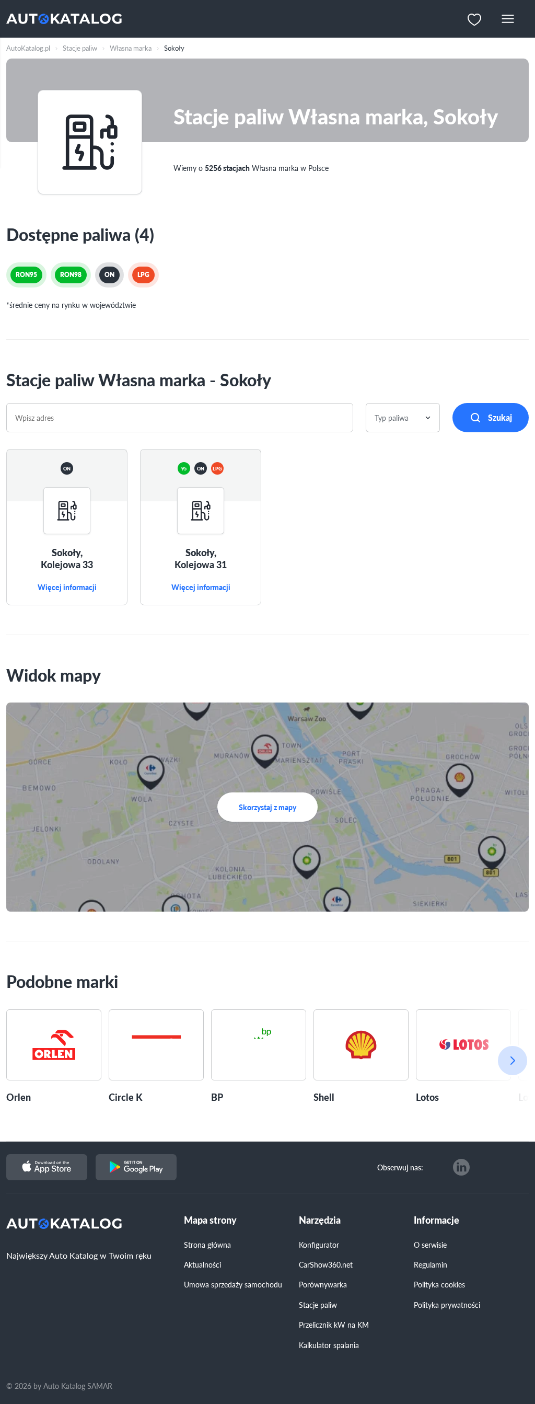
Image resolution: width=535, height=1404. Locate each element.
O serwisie (430, 1244)
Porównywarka (323, 1284)
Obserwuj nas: (400, 1167)
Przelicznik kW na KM (334, 1324)
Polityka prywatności (447, 1304)
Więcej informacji (67, 587)
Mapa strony (210, 1220)
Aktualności (202, 1264)
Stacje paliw (318, 1304)
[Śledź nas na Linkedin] (461, 1167)
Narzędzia (320, 1220)
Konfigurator (319, 1244)
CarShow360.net (326, 1264)
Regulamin (430, 1264)
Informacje (436, 1220)
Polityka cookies (439, 1284)
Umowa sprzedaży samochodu (233, 1284)
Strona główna (207, 1244)
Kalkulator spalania (329, 1345)
